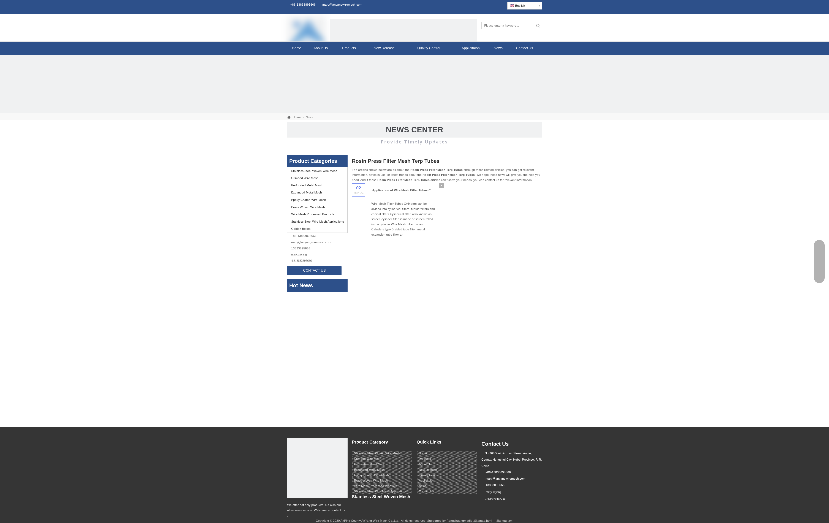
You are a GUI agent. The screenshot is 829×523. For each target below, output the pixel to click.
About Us (425, 464)
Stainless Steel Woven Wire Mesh (314, 171)
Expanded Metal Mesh (306, 192)
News (422, 486)
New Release (428, 469)
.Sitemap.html (482, 520)
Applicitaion (426, 480)
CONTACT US (314, 270)
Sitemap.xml (504, 520)
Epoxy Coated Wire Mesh (308, 199)
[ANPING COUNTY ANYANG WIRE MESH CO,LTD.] (317, 468)
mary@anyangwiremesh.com (311, 242)
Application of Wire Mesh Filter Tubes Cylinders (407, 190)
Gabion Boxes (300, 228)
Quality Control (429, 475)
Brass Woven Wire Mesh (308, 207)
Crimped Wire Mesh (304, 178)
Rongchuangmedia (459, 520)
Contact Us (426, 491)
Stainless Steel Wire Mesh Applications (317, 221)
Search (538, 25)
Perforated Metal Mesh (307, 185)
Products (425, 458)
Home (423, 453)
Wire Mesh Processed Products (312, 214)
